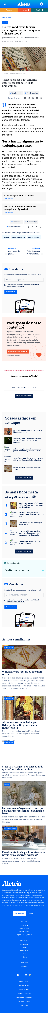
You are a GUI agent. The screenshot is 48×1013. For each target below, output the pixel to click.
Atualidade (24, 925)
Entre (34, 387)
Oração (38, 10)
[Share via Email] (37, 98)
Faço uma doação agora (16, 351)
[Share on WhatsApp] (41, 98)
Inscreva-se (24, 951)
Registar (9, 10)
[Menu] (8, 4)
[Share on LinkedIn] (29, 98)
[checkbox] (5, 285)
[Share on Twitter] (33, 98)
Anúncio (24, 957)
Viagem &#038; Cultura (24, 935)
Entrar (31, 913)
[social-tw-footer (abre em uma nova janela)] (26, 975)
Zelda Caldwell (7, 41)
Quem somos (24, 990)
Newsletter (24, 945)
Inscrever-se (10, 292)
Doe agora (23, 10)
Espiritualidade (24, 932)
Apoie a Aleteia (24, 986)
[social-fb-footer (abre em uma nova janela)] (22, 975)
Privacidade (24, 1006)
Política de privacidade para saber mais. (23, 285)
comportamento (10, 828)
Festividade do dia (16, 570)
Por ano (24, 967)
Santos (6, 784)
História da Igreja (18, 237)
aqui (42, 185)
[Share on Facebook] (25, 98)
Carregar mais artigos (24, 477)
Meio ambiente (33, 237)
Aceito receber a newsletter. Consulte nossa (23, 285)
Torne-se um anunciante (24, 998)
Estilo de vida (24, 929)
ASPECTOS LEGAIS (24, 994)
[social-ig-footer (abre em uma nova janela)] (30, 975)
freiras (6, 237)
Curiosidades (6, 17)
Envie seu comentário (24, 396)
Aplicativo (24, 948)
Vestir (24, 954)
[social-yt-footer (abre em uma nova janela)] (18, 975)
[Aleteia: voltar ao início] (24, 4)
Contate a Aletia (24, 1002)
